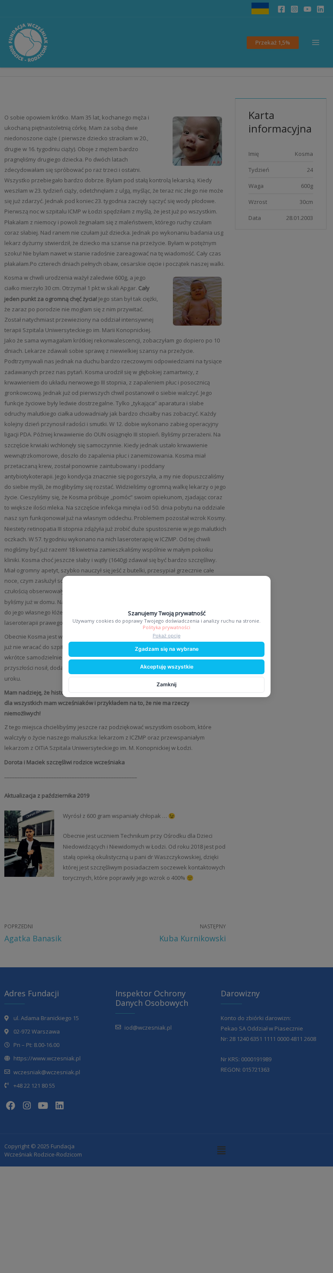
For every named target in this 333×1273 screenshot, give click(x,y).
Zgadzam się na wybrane (167, 649)
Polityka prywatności (166, 627)
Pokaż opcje (166, 636)
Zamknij (166, 684)
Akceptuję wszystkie (166, 666)
